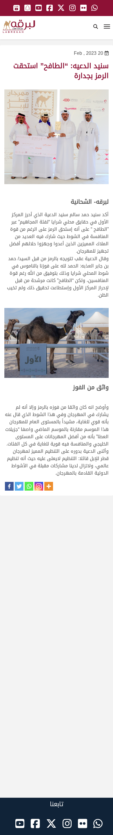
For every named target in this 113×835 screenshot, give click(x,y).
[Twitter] (19, 486)
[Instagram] (38, 486)
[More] (48, 486)
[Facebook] (9, 486)
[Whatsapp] (29, 486)
